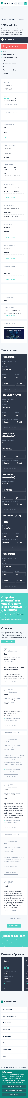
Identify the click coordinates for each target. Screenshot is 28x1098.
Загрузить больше (15, 918)
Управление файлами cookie (14, 1090)
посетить (6, 940)
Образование (7, 1049)
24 (18, 922)
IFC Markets (9, 25)
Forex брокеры (7, 1009)
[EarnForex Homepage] (9, 3)
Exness (6, 961)
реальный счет (8, 614)
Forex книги (6, 1029)
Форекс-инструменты (9, 1016)
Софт (4, 1043)
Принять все (14, 1094)
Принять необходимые (14, 1086)
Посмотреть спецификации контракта (11, 619)
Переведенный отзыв (12, 651)
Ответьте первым (10, 681)
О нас (4, 1056)
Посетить (6, 73)
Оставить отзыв (8, 641)
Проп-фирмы (7, 1023)
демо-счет (20, 614)
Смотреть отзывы (11, 104)
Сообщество (7, 1036)
